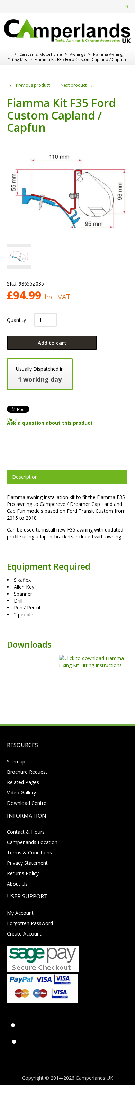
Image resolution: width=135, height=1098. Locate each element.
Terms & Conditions (29, 852)
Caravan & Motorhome (40, 54)
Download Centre (26, 803)
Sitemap (16, 761)
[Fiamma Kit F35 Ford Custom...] (19, 256)
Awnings (77, 54)
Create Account (24, 933)
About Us (17, 883)
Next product (77, 85)
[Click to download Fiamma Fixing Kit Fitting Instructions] (67, 665)
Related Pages (23, 782)
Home (9, 54)
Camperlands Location (32, 842)
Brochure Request (27, 771)
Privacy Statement (27, 863)
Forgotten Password (30, 923)
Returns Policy (23, 873)
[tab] (67, 477)
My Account (20, 913)
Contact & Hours (26, 831)
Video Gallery (21, 792)
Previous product (29, 85)
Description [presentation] (25, 477)
